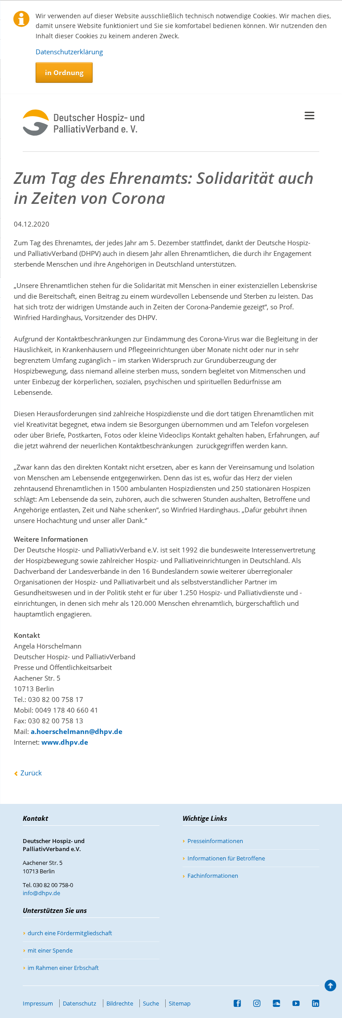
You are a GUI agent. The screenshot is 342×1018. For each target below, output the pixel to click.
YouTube (292, 1003)
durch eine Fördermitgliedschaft (70, 933)
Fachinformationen (212, 876)
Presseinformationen (215, 841)
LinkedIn (312, 1003)
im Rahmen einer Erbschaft (63, 968)
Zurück (31, 772)
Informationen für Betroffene (226, 858)
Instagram (253, 1003)
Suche (151, 1003)
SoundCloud (273, 1003)
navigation (309, 115)
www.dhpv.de (64, 742)
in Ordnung (64, 72)
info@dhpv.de (41, 893)
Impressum (38, 1003)
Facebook (234, 1003)
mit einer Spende (50, 950)
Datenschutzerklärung (69, 51)
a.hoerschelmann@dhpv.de (76, 731)
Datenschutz (79, 1003)
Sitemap (180, 1003)
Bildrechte (119, 1003)
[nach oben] (329, 988)
